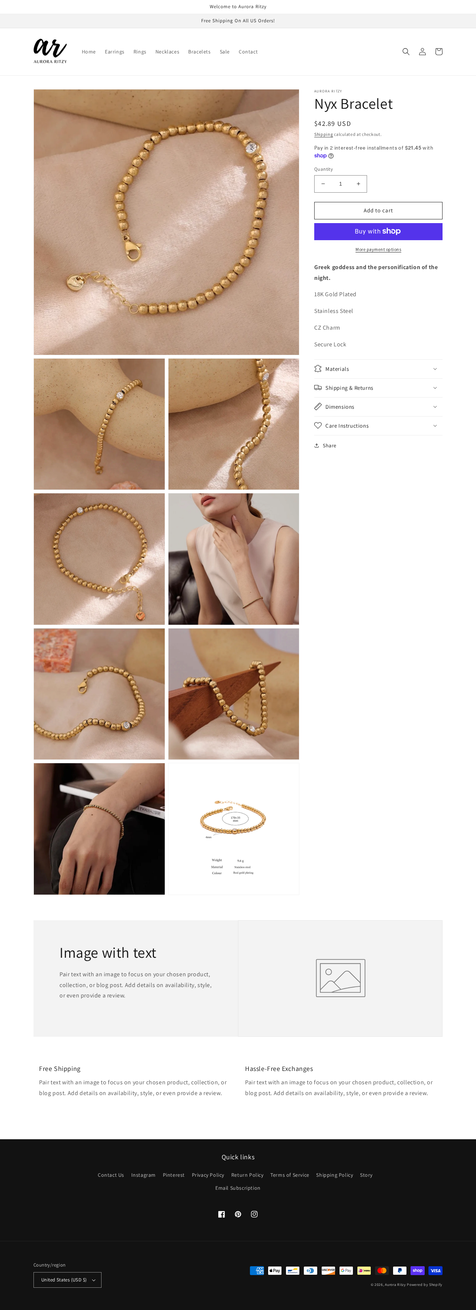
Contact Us (111, 1175)
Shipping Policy (334, 1175)
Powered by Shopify (425, 1284)
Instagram (143, 1175)
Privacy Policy (208, 1175)
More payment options (378, 249)
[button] (406, 51)
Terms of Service (289, 1175)
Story (366, 1175)
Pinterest (174, 1175)
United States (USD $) (64, 1280)
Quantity (323, 169)
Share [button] (330, 445)
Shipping (323, 134)
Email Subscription (238, 1188)
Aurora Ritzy (395, 1284)
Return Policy (247, 1175)
